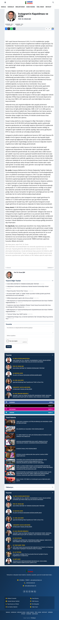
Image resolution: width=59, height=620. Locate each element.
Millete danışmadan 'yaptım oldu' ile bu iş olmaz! (20, 298)
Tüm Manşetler (35, 604)
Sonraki (50, 267)
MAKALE (3, 7)
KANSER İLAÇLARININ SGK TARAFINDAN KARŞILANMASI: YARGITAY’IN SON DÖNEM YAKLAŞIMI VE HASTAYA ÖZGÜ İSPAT (32, 540)
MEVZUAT (48, 7)
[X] (27, 591)
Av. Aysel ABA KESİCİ (18, 380)
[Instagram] (29, 591)
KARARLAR (11, 7)
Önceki (9, 267)
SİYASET (23, 614)
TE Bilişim (33, 618)
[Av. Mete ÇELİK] (9, 561)
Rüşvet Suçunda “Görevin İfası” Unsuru (17, 291)
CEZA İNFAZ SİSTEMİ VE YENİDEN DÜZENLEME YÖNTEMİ (23, 284)
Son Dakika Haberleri (12, 607)
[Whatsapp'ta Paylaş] (11, 29)
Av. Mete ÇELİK (16, 559)
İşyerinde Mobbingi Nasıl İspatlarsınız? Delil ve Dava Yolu (28, 382)
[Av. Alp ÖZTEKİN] (9, 554)
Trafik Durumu (35, 601)
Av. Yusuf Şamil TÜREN (19, 545)
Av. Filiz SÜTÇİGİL (17, 538)
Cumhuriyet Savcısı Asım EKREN (21, 387)
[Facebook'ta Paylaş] (6, 29)
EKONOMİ (28, 614)
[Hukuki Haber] (29, 2)
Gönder (9, 346)
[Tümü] (52, 355)
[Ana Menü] (5, 2)
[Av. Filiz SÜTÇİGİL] (9, 540)
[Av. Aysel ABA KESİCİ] (9, 381)
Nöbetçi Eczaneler (12, 598)
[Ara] (53, 2)
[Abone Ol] (52, 28)
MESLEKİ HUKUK (20, 7)
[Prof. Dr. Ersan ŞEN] (11, 16)
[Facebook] (24, 591)
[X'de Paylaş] (8, 29)
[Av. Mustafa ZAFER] (9, 374)
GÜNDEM (50, 612)
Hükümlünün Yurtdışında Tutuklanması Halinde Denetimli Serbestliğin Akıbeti (28, 286)
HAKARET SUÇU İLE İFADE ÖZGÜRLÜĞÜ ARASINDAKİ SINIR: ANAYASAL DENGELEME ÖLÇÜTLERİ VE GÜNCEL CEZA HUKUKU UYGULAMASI (32, 396)
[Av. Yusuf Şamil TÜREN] (9, 547)
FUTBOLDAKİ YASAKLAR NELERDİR (22, 389)
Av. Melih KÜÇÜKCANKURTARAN (21, 358)
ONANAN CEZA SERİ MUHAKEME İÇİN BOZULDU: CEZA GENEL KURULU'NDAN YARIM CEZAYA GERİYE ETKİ (30, 561)
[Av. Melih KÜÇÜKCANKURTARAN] (9, 360)
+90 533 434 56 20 (30, 583)
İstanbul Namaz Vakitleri (13, 601)
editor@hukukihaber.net (30, 585)
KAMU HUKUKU (30, 7)
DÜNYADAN (35, 614)
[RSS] (35, 591)
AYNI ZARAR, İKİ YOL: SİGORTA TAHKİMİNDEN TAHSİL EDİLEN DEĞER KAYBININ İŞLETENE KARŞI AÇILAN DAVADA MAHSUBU (32, 361)
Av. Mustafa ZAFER (18, 373)
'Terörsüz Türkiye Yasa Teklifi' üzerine (17, 314)
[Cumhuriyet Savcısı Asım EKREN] (9, 388)
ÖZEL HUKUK (40, 7)
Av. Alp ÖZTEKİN (17, 552)
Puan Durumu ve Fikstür (13, 604)
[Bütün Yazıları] (52, 280)
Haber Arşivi (35, 607)
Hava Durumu (35, 598)
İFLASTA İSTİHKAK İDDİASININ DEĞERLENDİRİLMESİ (27, 375)
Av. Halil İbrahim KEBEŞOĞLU (20, 393)
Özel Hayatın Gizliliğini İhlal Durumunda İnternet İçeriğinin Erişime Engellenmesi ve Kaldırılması (30, 554)
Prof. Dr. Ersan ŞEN (24, 19)
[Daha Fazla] (14, 29)
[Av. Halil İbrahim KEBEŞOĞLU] (9, 395)
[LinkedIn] (32, 591)
